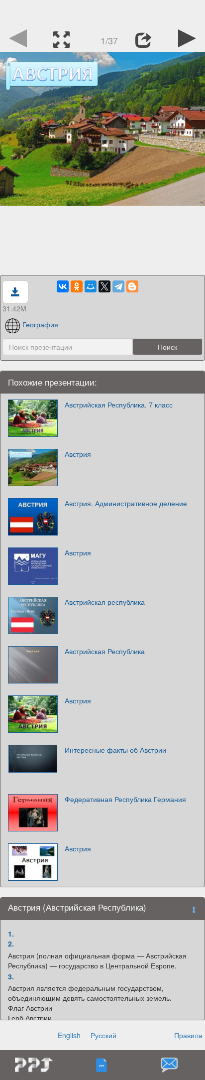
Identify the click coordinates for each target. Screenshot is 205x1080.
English (69, 1035)
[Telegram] (118, 286)
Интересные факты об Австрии (115, 750)
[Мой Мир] (91, 286)
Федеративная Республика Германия (125, 799)
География (40, 324)
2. (11, 943)
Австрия (78, 454)
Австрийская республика (105, 602)
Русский (103, 1035)
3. (11, 976)
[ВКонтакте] (63, 286)
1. (11, 934)
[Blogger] (132, 286)
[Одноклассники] (77, 286)
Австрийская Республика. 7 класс (119, 404)
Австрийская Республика (105, 651)
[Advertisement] (102, 12)
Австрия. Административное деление (126, 503)
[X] (104, 286)
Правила (188, 1035)
